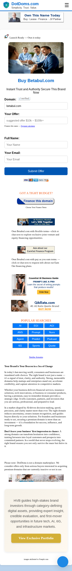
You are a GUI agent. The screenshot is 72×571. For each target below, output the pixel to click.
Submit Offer (36, 171)
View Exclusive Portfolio (36, 538)
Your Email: (12, 152)
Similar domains (36, 357)
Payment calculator (28, 126)
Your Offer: (12, 114)
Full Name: (11, 138)
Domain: (11, 99)
